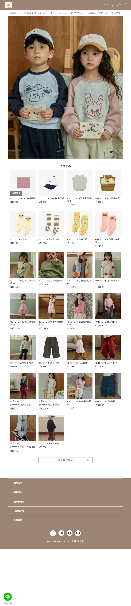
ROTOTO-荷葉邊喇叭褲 (21, 363)
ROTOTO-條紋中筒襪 (49, 239)
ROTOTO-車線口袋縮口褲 (22, 447)
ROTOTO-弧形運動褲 (20, 405)
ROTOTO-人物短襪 (19, 239)
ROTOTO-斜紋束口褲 (49, 363)
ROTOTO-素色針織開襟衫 (51, 280)
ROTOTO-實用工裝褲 (49, 405)
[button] (125, 5)
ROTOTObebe (78, 13)
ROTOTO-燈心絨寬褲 (77, 363)
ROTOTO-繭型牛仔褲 (105, 401)
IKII (52, 13)
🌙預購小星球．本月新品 (34, 13)
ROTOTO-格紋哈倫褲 (49, 443)
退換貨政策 (19, 501)
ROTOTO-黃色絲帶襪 (77, 239)
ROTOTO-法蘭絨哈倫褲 (106, 322)
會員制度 (18, 520)
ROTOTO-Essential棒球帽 (51, 198)
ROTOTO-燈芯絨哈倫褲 (106, 363)
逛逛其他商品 (65, 460)
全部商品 (14, 13)
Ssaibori (62, 13)
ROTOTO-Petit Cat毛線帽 (22, 198)
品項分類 (103, 13)
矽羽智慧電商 (78, 541)
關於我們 (18, 483)
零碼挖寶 (115, 13)
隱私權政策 (19, 511)
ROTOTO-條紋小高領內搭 (107, 198)
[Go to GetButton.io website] (8, 603)
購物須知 (18, 492)
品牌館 (92, 13)
